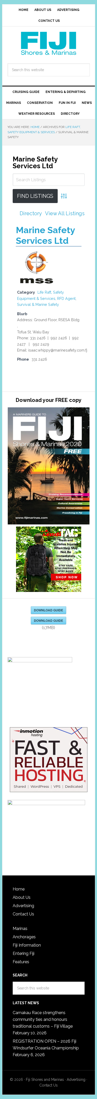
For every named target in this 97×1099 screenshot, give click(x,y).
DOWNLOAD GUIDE (48, 610)
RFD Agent (66, 298)
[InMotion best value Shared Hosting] (48, 760)
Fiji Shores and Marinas (45, 1079)
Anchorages (24, 936)
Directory (31, 213)
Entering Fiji (23, 953)
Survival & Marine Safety (38, 304)
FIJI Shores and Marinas (49, 43)
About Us (22, 897)
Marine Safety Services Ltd (35, 162)
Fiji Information (27, 945)
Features (21, 961)
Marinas (20, 928)
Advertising (23, 905)
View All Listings (65, 213)
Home (19, 889)
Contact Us (23, 914)
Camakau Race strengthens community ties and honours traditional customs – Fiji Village (43, 1019)
